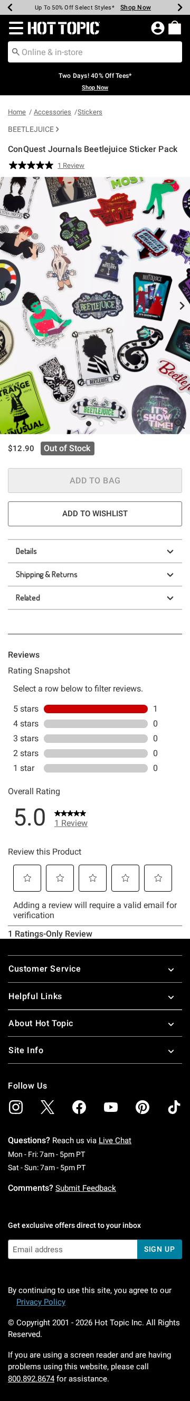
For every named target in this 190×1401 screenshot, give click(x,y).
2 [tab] (101, 423)
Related (28, 597)
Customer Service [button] (44, 969)
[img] (16, 1107)
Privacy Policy (40, 1302)
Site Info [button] (25, 1050)
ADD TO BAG (95, 480)
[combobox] (95, 51)
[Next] (180, 7)
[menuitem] (175, 27)
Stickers (90, 112)
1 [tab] (88, 423)
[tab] (95, 305)
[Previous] (10, 7)
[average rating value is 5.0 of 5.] (33, 165)
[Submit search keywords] (16, 51)
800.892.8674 (31, 1379)
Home (17, 112)
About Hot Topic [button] (40, 1023)
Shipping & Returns (47, 574)
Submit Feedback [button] (85, 1188)
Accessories (52, 112)
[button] (14, 28)
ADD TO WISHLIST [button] (95, 513)
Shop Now (131, 7)
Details (26, 551)
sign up (159, 1249)
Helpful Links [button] (35, 996)
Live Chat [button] (115, 1140)
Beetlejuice (31, 129)
